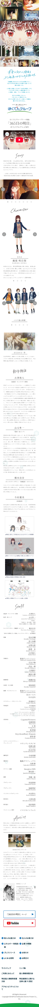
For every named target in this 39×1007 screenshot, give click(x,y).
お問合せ (25, 958)
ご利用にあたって (8, 973)
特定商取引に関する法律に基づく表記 (26, 980)
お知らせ (25, 952)
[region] (25, 893)
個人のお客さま (10, 938)
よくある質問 (9, 958)
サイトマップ (6, 968)
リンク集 (22, 968)
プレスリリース (9, 952)
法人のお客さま (27, 938)
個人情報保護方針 (26, 973)
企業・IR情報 (26, 943)
